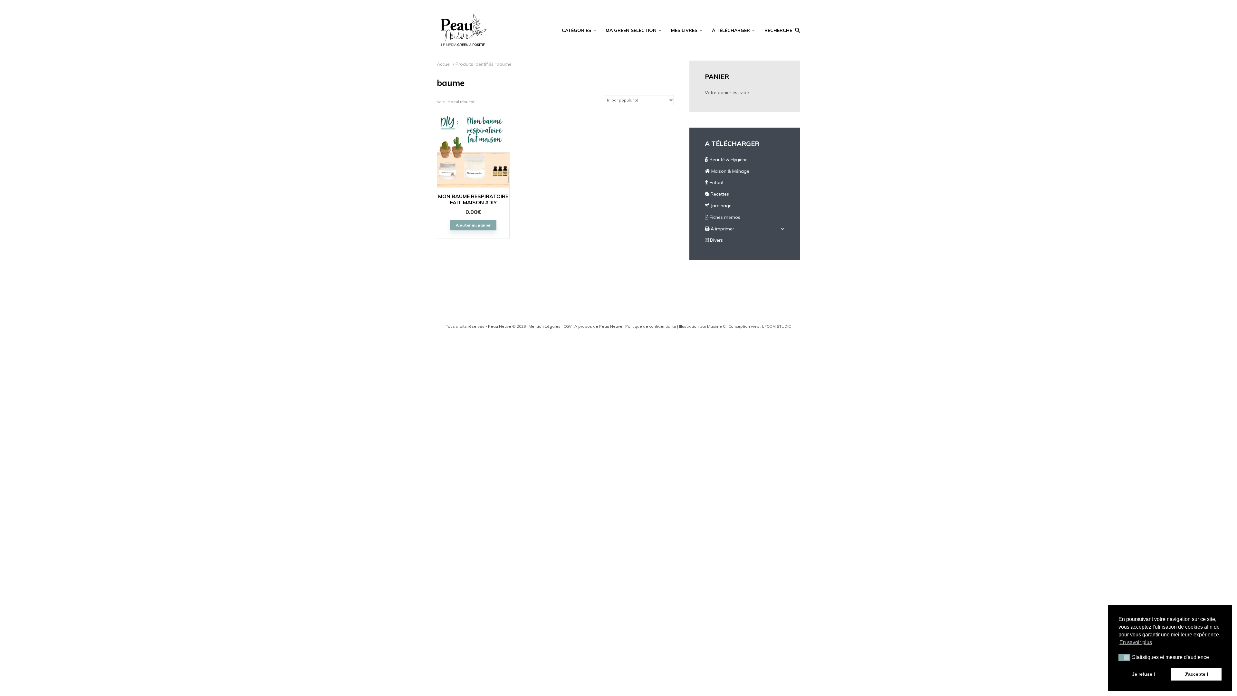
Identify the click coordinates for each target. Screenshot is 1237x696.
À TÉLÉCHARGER (731, 30)
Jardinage (720, 205)
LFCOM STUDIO (776, 326)
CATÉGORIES (576, 30)
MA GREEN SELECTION (631, 30)
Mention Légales (545, 326)
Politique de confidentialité (650, 326)
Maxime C (716, 326)
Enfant (716, 182)
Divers (716, 240)
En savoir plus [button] (1135, 642)
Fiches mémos (724, 217)
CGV (567, 326)
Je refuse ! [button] (1143, 674)
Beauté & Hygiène (728, 159)
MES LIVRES (684, 30)
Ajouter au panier (473, 225)
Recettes (719, 194)
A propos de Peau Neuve (598, 326)
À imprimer (721, 229)
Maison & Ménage (729, 171)
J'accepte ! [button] (1196, 674)
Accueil (444, 64)
